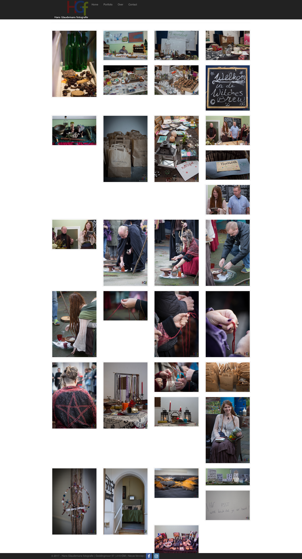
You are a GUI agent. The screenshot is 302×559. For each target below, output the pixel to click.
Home (95, 4)
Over (120, 4)
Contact (132, 4)
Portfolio (108, 4)
